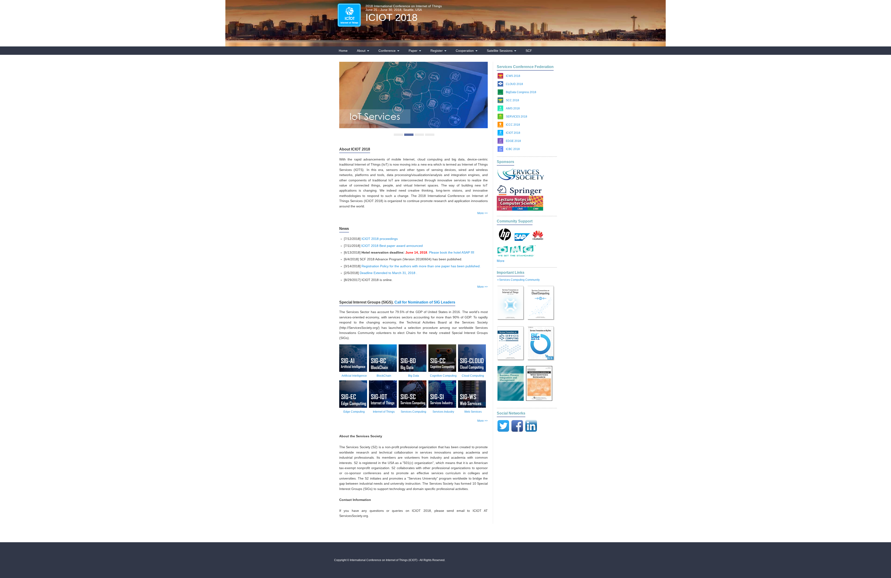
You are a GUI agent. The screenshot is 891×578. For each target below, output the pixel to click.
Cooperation (465, 50)
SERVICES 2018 (516, 116)
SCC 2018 (512, 100)
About (361, 50)
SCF (529, 50)
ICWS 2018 (513, 76)
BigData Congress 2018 (521, 92)
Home (343, 50)
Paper (413, 50)
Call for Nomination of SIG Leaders (424, 302)
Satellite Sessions (500, 50)
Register (436, 50)
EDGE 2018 (513, 141)
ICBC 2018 (513, 149)
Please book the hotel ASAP (451, 252)
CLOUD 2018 (514, 84)
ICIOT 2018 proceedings (380, 239)
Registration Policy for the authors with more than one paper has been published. (421, 266)
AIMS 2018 (513, 108)
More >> (482, 213)
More (500, 261)
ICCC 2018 (513, 124)
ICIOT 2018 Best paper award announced (392, 246)
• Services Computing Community (518, 279)
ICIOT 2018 (391, 17)
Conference (387, 50)
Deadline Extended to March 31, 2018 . (388, 273)
